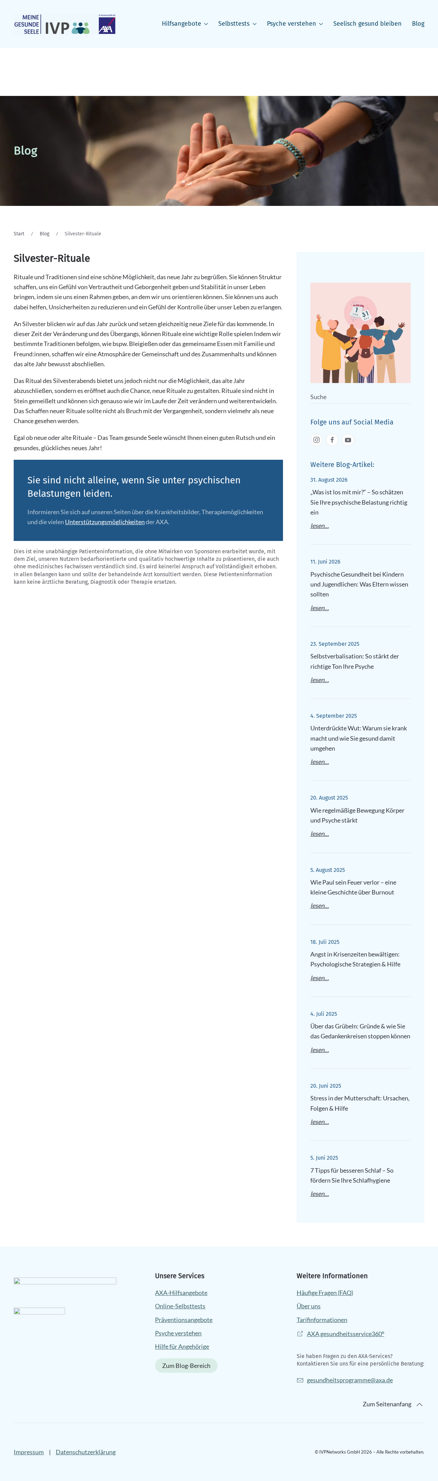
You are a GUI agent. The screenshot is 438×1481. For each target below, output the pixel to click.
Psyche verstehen (178, 1333)
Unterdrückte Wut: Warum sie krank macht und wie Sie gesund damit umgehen (358, 738)
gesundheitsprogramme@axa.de (350, 1380)
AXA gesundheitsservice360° (345, 1333)
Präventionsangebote (183, 1319)
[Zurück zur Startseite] (65, 24)
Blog (418, 23)
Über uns (309, 1306)
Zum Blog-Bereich (186, 1365)
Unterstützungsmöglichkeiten (105, 522)
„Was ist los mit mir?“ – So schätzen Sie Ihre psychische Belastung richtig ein (358, 502)
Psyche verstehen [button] (291, 23)
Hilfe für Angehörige (182, 1346)
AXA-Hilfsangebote (181, 1292)
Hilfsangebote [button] (181, 23)
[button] (419, 1404)
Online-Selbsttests (180, 1306)
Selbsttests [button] (233, 23)
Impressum (29, 1452)
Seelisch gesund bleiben (367, 23)
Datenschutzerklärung (86, 1452)
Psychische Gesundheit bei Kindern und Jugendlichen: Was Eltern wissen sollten (359, 584)
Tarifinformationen (322, 1319)
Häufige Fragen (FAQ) (325, 1292)
